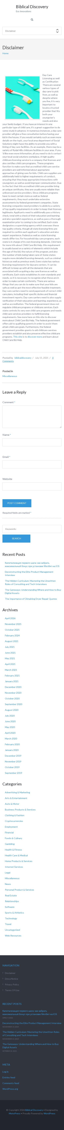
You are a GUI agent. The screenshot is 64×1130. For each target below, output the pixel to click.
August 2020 (11, 709)
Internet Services (14, 866)
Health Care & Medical (16, 855)
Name (5, 434)
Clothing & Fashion (14, 815)
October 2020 (12, 698)
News (8, 884)
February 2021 (12, 675)
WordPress (49, 1113)
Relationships (12, 901)
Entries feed (8, 1077)
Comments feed (10, 1083)
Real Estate (11, 895)
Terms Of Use (12, 990)
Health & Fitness (13, 849)
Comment (8, 402)
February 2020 (12, 744)
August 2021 (11, 641)
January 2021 (12, 681)
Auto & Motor (12, 803)
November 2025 (13, 624)
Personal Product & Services (19, 889)
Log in (5, 1071)
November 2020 (13, 692)
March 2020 (11, 738)
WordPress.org (10, 1088)
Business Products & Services (20, 809)
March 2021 (11, 669)
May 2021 (10, 658)
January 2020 (12, 750)
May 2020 (10, 727)
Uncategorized (12, 929)
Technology (11, 918)
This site (17, 336)
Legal (7, 872)
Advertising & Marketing (17, 792)
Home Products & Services (18, 861)
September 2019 (13, 772)
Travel (8, 924)
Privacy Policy (12, 984)
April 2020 (10, 732)
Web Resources (13, 935)
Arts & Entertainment (16, 798)
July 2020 (10, 715)
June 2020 (10, 721)
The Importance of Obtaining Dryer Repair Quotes (31, 598)
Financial (9, 832)
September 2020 (13, 704)
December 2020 (13, 687)
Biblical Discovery (34, 1110)
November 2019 (13, 761)
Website (7, 478)
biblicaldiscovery (23, 357)
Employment (11, 826)
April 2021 (10, 664)
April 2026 (10, 618)
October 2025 (12, 629)
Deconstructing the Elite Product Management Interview (31, 1023)
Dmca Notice (11, 978)
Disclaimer (10, 973)
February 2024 (12, 635)
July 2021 (10, 647)
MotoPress (14, 1113)
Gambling (10, 844)
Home (5, 53)
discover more (35, 336)
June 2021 (10, 652)
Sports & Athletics (14, 912)
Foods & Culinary (13, 838)
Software (9, 907)
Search (16, 538)
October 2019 (12, 767)
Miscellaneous (9, 376)
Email (5, 456)
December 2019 (13, 755)
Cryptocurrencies (14, 821)
